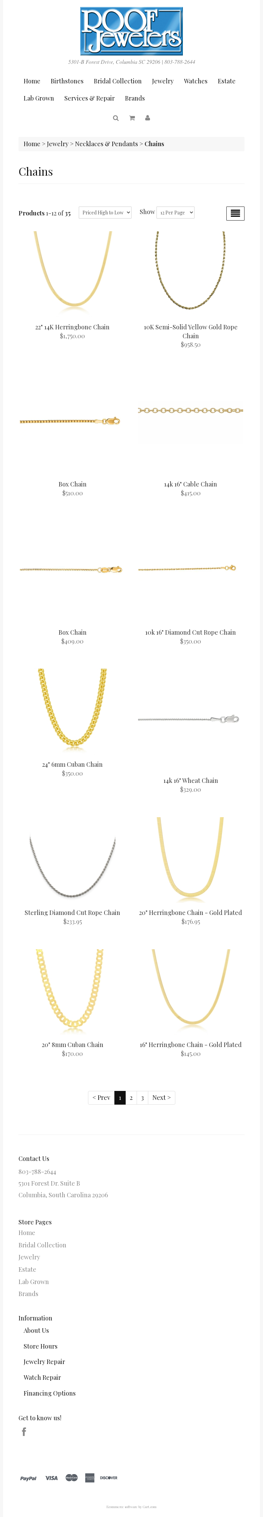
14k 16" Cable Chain (190, 484)
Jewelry (163, 81)
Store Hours (41, 1346)
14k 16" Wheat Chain (190, 780)
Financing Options (50, 1393)
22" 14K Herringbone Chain (72, 327)
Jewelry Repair (44, 1361)
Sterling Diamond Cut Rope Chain (72, 912)
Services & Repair (89, 98)
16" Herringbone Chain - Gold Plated (191, 1044)
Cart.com (149, 1506)
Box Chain (73, 484)
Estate (227, 81)
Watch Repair (42, 1377)
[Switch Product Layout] (235, 214)
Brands (135, 98)
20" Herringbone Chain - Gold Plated (190, 912)
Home (32, 81)
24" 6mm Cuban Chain (72, 764)
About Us (36, 1330)
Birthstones (67, 81)
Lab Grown (39, 98)
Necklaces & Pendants (106, 144)
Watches (196, 81)
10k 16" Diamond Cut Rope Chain (190, 632)
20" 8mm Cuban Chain (72, 1044)
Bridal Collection (118, 81)
